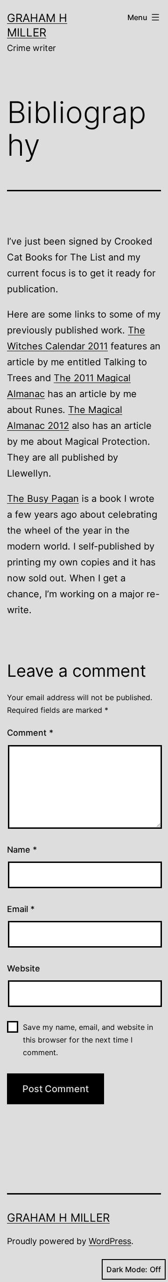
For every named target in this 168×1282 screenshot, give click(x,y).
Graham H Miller (58, 1217)
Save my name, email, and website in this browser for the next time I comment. (88, 1039)
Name (22, 850)
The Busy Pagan (43, 498)
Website (23, 968)
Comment (30, 733)
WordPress (110, 1241)
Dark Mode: (126, 1269)
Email (21, 909)
